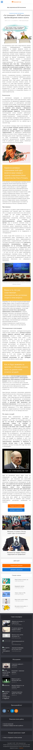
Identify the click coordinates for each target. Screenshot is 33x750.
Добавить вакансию (16, 510)
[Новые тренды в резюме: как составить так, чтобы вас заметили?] (8, 581)
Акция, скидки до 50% (20, 592)
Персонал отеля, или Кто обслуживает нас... (17, 635)
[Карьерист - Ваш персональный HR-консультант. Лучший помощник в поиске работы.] (16, 2)
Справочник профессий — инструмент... (18, 665)
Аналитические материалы (16, 13)
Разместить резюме (16, 506)
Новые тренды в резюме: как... (22, 579)
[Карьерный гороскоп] (8, 587)
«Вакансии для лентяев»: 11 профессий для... (18, 622)
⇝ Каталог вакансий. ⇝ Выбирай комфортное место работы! (12, 724)
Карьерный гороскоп (19, 586)
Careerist (15, 20)
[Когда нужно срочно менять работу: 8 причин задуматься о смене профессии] (8, 601)
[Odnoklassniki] (16, 711)
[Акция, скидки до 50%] (8, 594)
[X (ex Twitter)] (8, 711)
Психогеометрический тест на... (18, 642)
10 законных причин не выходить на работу (17, 628)
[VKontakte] (4, 711)
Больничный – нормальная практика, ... (18, 671)
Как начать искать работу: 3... (21, 606)
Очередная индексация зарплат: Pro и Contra (17, 692)
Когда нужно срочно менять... (22, 599)
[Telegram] (12, 711)
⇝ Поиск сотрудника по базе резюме (12, 737)
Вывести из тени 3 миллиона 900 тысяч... (17, 679)
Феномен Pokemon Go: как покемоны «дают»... (18, 686)
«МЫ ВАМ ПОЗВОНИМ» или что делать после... (17, 648)
